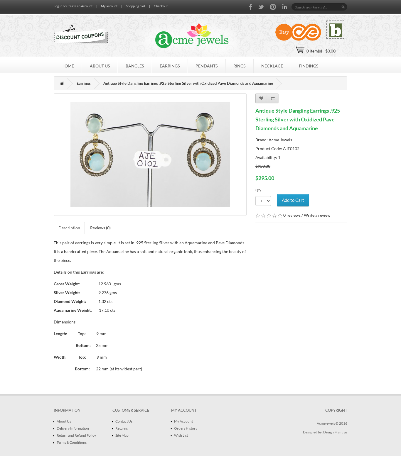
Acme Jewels (280, 139)
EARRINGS (170, 65)
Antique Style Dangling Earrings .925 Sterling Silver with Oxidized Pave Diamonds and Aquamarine (188, 83)
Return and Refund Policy (76, 435)
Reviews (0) (100, 227)
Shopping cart (135, 6)
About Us (64, 421)
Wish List (181, 435)
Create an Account (79, 6)
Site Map (122, 435)
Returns (121, 428)
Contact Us (123, 421)
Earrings (84, 83)
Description (69, 227)
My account (109, 6)
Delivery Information (73, 428)
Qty (258, 190)
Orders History (185, 428)
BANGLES (135, 65)
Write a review (317, 215)
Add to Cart (293, 200)
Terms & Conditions (72, 442)
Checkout (161, 6)
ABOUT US (100, 65)
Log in (58, 6)
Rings (239, 65)
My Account (183, 421)
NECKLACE (272, 65)
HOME (67, 65)
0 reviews (292, 215)
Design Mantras (335, 432)
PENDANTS (207, 65)
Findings (308, 65)
